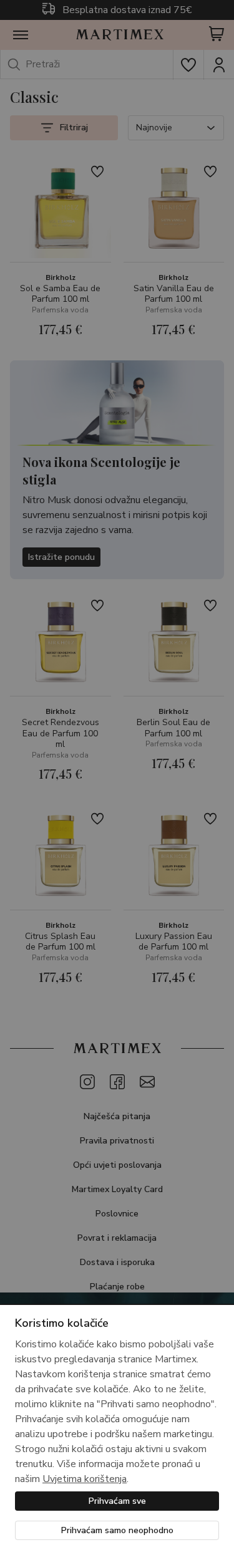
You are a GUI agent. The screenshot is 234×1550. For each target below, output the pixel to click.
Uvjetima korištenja (84, 1479)
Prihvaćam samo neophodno (117, 1530)
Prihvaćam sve (117, 1501)
